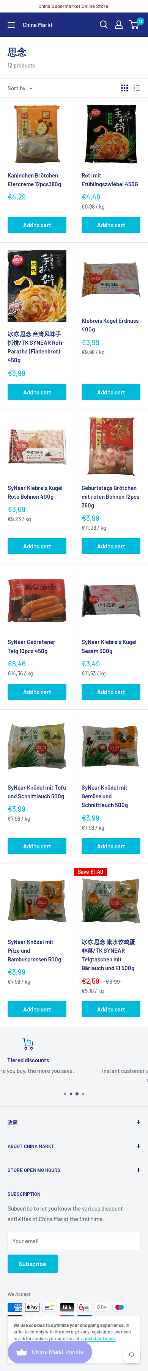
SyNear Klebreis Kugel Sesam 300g (109, 646)
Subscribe (32, 1263)
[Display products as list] (137, 88)
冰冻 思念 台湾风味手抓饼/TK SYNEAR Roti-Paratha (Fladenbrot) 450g (36, 347)
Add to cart (37, 224)
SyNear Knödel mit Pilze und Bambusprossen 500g (34, 950)
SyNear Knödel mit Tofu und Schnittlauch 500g (37, 791)
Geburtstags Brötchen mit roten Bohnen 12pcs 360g (110, 496)
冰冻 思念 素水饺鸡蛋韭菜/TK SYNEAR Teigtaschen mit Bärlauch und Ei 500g (108, 955)
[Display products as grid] (124, 88)
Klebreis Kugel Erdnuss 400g (110, 325)
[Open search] (104, 24)
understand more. (98, 1338)
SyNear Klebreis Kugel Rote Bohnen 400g (35, 492)
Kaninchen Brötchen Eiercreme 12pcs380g (34, 179)
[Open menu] (11, 25)
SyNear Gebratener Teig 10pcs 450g (31, 646)
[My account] (119, 24)
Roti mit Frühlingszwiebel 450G (110, 179)
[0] (134, 24)
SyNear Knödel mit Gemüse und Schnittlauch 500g (105, 796)
